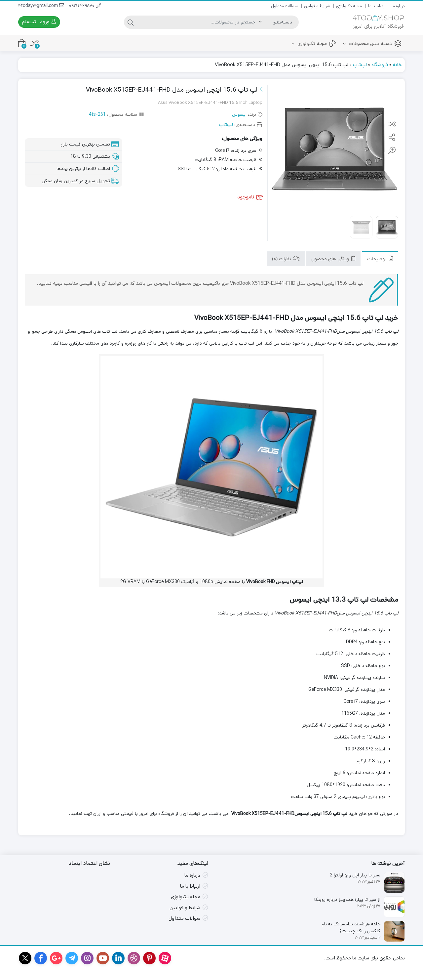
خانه (397, 64)
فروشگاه (379, 64)
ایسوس (239, 114)
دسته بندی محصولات (369, 43)
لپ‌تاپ (360, 64)
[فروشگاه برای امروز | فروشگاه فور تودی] (378, 22)
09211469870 (82, 6)
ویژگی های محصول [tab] (330, 259)
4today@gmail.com (38, 6)
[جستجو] (130, 22)
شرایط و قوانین (317, 6)
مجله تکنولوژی (349, 6)
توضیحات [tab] (377, 259)
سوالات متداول (284, 6)
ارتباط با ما (376, 6)
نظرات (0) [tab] (282, 259)
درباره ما (398, 6)
